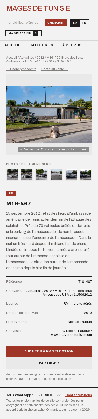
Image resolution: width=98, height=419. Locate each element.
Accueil (12, 45)
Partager (49, 363)
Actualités (26, 57)
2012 (40, 57)
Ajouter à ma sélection (49, 351)
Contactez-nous (78, 395)
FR (75, 23)
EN (84, 23)
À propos (71, 45)
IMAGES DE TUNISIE (37, 8)
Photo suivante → (54, 69)
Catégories (41, 45)
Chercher (55, 22)
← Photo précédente (21, 69)
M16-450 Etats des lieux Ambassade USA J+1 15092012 (44, 59)
